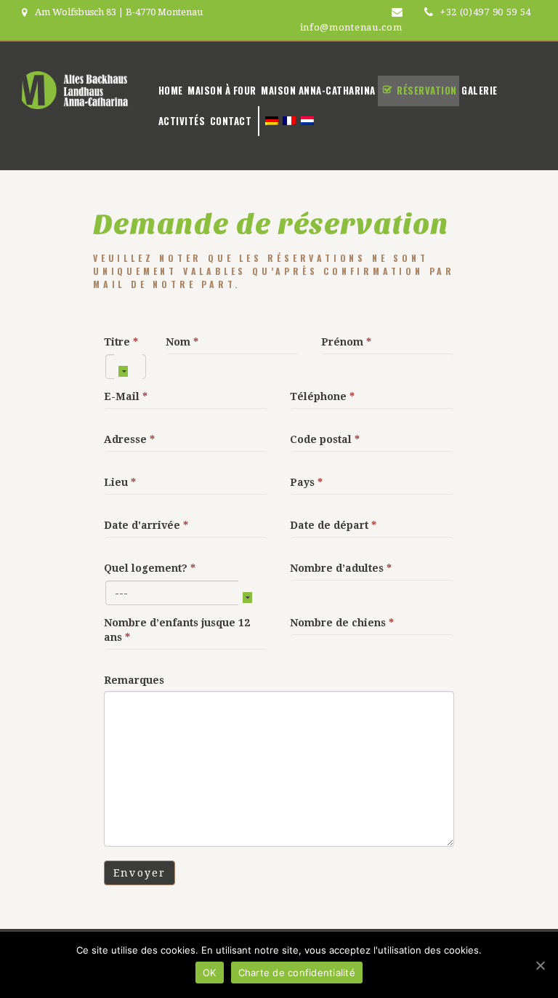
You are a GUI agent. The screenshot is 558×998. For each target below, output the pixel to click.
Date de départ (333, 525)
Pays (306, 482)
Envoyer (139, 873)
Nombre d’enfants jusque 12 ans (177, 630)
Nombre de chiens (342, 622)
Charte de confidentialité (296, 972)
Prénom (346, 342)
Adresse (129, 439)
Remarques (134, 680)
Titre (121, 342)
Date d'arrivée (146, 525)
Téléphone (322, 396)
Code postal (325, 439)
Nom (182, 342)
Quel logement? (149, 568)
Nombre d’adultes (341, 568)
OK (210, 972)
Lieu (120, 482)
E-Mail (125, 396)
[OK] (540, 965)
